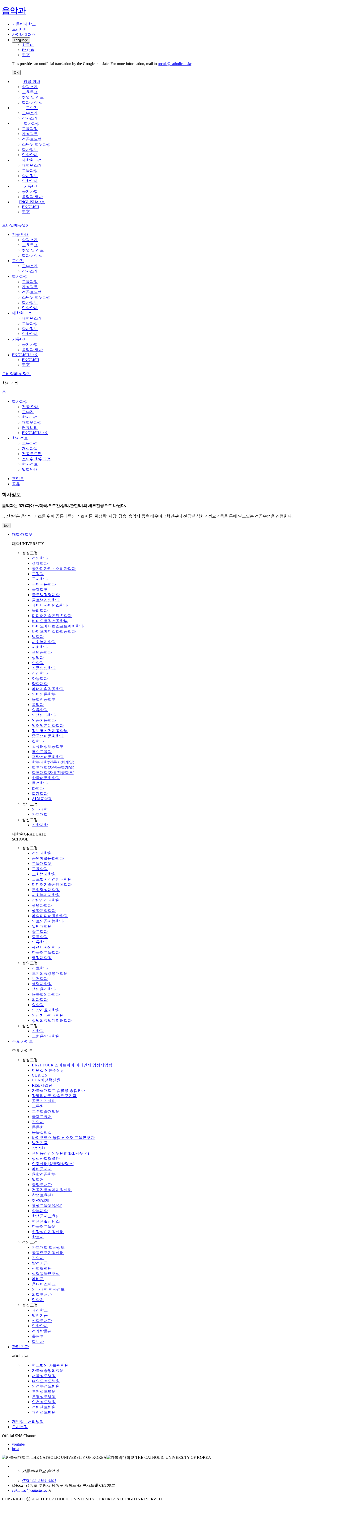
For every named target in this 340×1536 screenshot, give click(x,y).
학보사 (38, 1237)
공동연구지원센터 (48, 1253)
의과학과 (40, 999)
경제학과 (40, 563)
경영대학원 (42, 853)
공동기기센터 (44, 1101)
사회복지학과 (44, 642)
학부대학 (40, 1211)
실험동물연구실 (46, 1273)
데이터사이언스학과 (50, 605)
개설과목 (30, 134)
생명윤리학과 (44, 989)
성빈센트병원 (44, 1407)
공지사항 (30, 191)
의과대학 (40, 809)
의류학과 (40, 710)
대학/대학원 (22, 534)
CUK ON (40, 1075)
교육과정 (30, 129)
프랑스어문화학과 (48, 757)
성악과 (38, 657)
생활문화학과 (44, 910)
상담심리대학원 (46, 900)
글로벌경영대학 (46, 595)
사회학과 (40, 647)
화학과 (38, 788)
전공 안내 (31, 81)
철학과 (38, 741)
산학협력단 (42, 1268)
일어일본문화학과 (48, 725)
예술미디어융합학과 (50, 916)
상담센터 (40, 1148)
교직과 (38, 574)
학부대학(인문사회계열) (53, 762)
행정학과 (40, 783)
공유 (16, 484)
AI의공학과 (42, 799)
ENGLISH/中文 (32, 202)
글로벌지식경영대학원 (52, 879)
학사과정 (32, 123)
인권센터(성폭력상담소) (53, 1164)
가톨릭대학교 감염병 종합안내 (59, 1090)
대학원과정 (32, 160)
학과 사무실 (32, 102)
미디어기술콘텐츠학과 (52, 616)
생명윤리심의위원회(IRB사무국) (60, 1153)
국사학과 (40, 579)
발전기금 (40, 1143)
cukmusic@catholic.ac (30, 1490)
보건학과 (40, 979)
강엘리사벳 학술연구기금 (54, 1096)
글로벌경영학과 (46, 600)
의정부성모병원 (46, 1386)
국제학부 (40, 589)
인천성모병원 (44, 1402)
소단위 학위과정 (36, 144)
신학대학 (40, 825)
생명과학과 (42, 905)
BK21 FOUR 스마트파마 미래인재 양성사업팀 (72, 1065)
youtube (18, 1444)
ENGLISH (30, 207)
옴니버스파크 (44, 1284)
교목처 (38, 1106)
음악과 (38, 704)
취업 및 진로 (33, 97)
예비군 (38, 1279)
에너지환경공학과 (48, 689)
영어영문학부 (44, 694)
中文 (26, 211)
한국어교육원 (44, 1226)
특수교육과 (42, 752)
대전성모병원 (44, 1412)
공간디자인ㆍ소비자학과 (54, 568)
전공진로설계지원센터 (52, 1190)
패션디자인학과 (46, 947)
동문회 (38, 1127)
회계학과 (40, 793)
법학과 (38, 636)
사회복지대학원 (46, 895)
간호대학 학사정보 (48, 1247)
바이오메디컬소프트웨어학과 (58, 626)
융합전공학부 (44, 699)
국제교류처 (42, 1117)
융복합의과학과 (46, 994)
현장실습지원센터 (48, 1232)
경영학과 (40, 558)
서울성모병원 (44, 1376)
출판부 (38, 1336)
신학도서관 (42, 1321)
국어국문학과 (44, 584)
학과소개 (30, 87)
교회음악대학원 (46, 1036)
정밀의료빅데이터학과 (52, 1020)
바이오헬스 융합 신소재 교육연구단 (63, 1137)
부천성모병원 (44, 1391)
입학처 (38, 1179)
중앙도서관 (42, 1185)
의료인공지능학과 (48, 921)
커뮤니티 (32, 186)
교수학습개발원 (46, 1111)
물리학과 (40, 610)
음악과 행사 (32, 197)
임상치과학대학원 (48, 1015)
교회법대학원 (44, 874)
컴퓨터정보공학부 (48, 746)
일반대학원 (42, 926)
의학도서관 (42, 1294)
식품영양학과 (44, 668)
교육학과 (40, 869)
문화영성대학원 (46, 890)
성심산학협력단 (46, 1158)
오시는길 (20, 1427)
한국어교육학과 (46, 952)
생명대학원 (42, 984)
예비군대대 (42, 1169)
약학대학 (40, 684)
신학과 (38, 1031)
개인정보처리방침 (28, 1421)
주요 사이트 (22, 1041)
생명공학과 (42, 652)
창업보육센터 (44, 1195)
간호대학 (40, 814)
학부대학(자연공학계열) (53, 767)
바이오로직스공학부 (50, 621)
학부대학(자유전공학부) (53, 772)
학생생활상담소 (46, 1221)
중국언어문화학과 (48, 736)
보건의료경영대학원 (50, 973)
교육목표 (30, 92)
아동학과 (40, 678)
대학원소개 (32, 165)
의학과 (38, 1005)
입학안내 (30, 155)
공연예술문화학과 (48, 858)
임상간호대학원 (46, 1010)
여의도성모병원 (46, 1381)
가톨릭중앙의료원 (48, 1370)
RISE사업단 (42, 1085)
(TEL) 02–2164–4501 (39, 1480)
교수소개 (30, 113)
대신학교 (40, 1310)
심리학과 (40, 673)
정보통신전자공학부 (50, 731)
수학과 (38, 663)
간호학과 (40, 968)
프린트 (18, 479)
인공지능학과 (44, 720)
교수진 (32, 108)
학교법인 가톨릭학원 (50, 1365)
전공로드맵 (32, 139)
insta (15, 1449)
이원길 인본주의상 (48, 1070)
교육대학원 (42, 863)
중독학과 (40, 937)
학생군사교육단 (46, 1216)
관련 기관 (20, 1347)
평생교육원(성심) (47, 1205)
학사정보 (30, 149)
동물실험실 (42, 1132)
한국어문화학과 (46, 778)
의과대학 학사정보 (48, 1289)
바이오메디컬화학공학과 (54, 631)
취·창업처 (40, 1200)
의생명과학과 (44, 715)
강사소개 (30, 118)
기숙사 (38, 1122)
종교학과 (40, 931)
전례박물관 (42, 1331)
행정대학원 (42, 958)
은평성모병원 (44, 1397)
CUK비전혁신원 (46, 1080)
